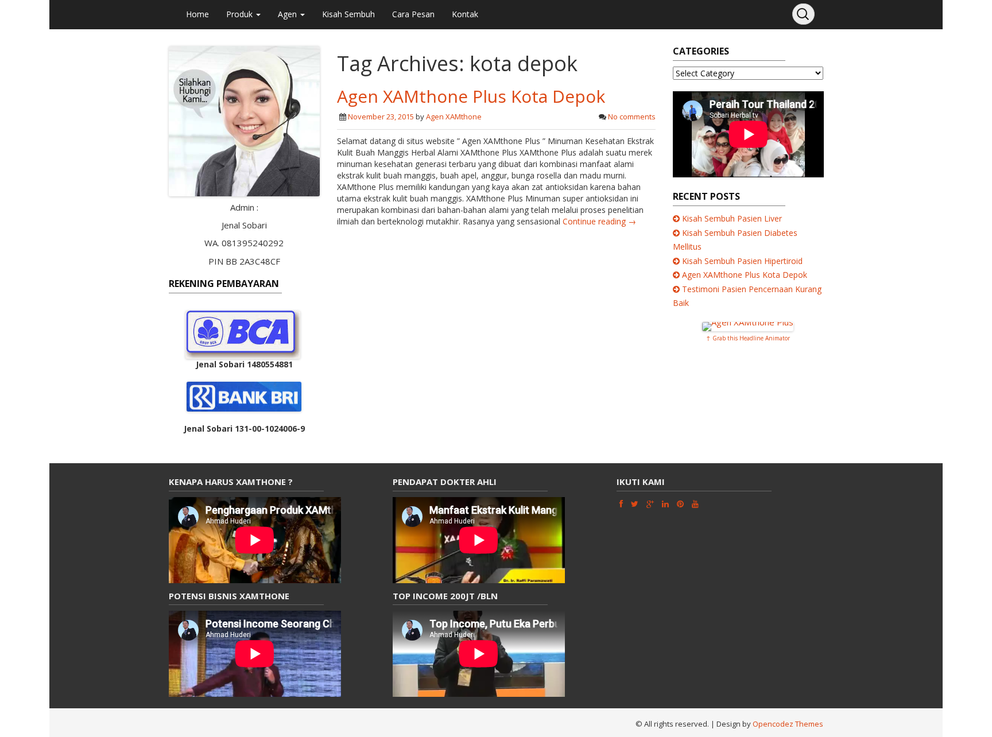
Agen (288, 14)
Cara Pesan (413, 14)
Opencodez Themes (788, 724)
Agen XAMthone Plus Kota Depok (471, 96)
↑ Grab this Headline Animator (748, 338)
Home (197, 14)
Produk (240, 14)
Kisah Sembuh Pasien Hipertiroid (742, 260)
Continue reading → (599, 221)
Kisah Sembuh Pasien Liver (732, 218)
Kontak (465, 14)
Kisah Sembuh (348, 14)
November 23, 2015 (381, 116)
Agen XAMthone (454, 116)
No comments (632, 116)
